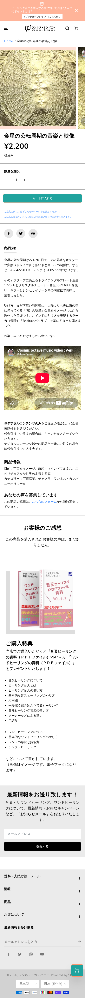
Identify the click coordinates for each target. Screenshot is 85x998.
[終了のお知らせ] (76, 10)
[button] (5, 28)
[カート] (76, 28)
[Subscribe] (79, 942)
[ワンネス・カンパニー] (40, 28)
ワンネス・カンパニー (34, 975)
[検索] (67, 28)
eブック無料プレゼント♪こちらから (42, 16)
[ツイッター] (20, 233)
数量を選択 (12, 171)
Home (8, 41)
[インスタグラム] (30, 954)
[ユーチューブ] (42, 954)
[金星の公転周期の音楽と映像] (38, 88)
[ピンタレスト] (33, 233)
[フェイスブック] (8, 233)
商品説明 (10, 248)
